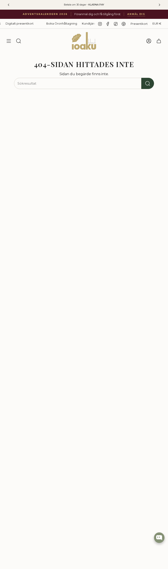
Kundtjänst (85, 23)
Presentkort (139, 23)
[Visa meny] (8, 41)
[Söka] (147, 83)
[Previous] (8, 5)
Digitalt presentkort (15, 23)
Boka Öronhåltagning (57, 23)
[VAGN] (159, 41)
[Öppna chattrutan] (159, 537)
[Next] (159, 5)
